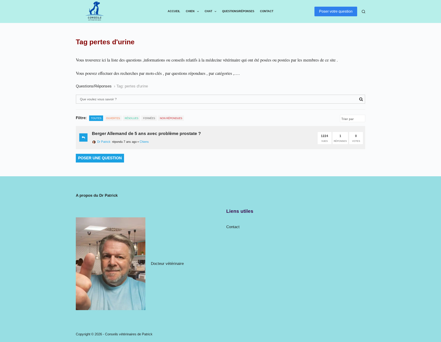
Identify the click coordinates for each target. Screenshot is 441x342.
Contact (266, 11)
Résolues (131, 118)
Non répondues (171, 118)
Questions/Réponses (238, 11)
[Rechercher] (363, 11)
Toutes (96, 118)
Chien (190, 11)
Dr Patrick (103, 141)
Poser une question (100, 158)
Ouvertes (113, 118)
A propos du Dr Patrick (97, 195)
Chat (208, 11)
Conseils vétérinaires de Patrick (129, 334)
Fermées (149, 118)
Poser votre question (336, 11)
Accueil (174, 11)
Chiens (144, 141)
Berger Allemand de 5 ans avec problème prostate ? (146, 133)
